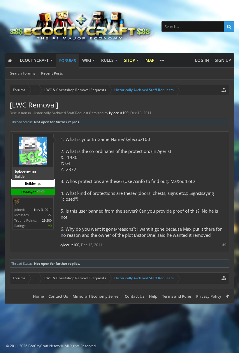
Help (153, 296)
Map (149, 60)
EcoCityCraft (34, 60)
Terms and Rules (176, 296)
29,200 (47, 220)
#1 (224, 245)
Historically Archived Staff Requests (61, 112)
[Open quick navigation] (224, 90)
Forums (67, 60)
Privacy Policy (208, 296)
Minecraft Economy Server (96, 296)
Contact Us (58, 296)
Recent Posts (52, 73)
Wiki (86, 60)
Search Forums (22, 73)
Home (38, 296)
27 (50, 215)
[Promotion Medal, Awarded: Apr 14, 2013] (16, 202)
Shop (129, 60)
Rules (107, 60)
